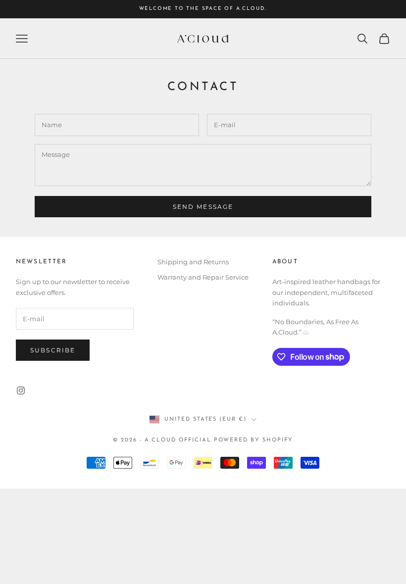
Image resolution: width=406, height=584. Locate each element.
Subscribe (52, 350)
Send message (203, 206)
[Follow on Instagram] (21, 390)
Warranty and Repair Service (203, 277)
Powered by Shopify (253, 440)
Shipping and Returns (193, 262)
